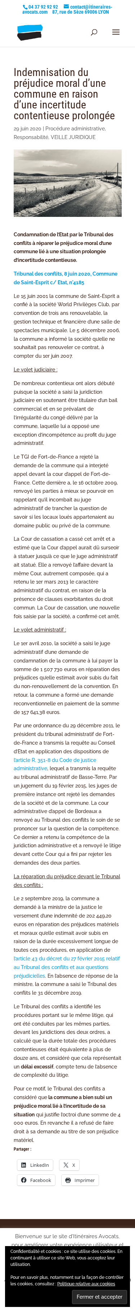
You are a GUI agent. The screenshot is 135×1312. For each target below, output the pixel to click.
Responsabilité (31, 137)
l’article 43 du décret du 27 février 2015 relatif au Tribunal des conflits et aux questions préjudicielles (67, 967)
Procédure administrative (75, 128)
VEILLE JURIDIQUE (73, 137)
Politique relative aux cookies (86, 1283)
